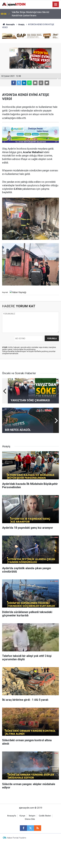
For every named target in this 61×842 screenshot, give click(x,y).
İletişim (32, 816)
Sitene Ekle (30, 819)
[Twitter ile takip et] (30, 828)
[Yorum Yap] (47, 83)
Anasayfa (10, 24)
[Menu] (55, 4)
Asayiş (21, 24)
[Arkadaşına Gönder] (35, 83)
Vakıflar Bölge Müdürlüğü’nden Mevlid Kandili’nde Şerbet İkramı (30, 14)
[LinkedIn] (24, 83)
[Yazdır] (41, 83)
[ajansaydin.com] (13, 4)
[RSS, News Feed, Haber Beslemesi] (37, 828)
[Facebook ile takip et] (23, 828)
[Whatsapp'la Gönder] (29, 83)
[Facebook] (13, 83)
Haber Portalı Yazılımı (16, 838)
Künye (22, 816)
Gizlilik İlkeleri (45, 816)
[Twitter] (19, 83)
